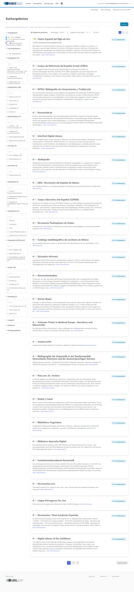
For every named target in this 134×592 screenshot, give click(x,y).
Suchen (28, 3)
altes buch (13, 100)
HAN (10, 228)
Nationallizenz (15, 159)
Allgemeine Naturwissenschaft (14, 77)
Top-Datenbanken (13, 48)
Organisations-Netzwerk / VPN (17, 236)
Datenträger (14, 310)
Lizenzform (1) (12, 165)
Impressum (92, 576)
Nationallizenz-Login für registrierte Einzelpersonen (16, 259)
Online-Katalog (105, 10)
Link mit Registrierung (17, 232)
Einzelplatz (13, 224)
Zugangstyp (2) (12, 182)
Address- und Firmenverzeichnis (14, 127)
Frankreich (14, 284)
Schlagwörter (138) (13, 87)
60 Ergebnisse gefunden (39, 32)
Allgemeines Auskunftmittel (13, 132)
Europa (12, 281)
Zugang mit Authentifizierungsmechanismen (18, 203)
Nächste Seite (122, 563)
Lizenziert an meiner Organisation (15, 40)
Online (13, 313)
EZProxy (12, 220)
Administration (116, 576)
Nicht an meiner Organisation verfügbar (14, 44)
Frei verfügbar (16, 37)
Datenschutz (103, 576)
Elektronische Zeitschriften (122, 10)
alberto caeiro (15, 97)
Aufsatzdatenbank (16, 137)
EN (61, 3)
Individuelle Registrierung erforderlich (17, 197)
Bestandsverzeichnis (17, 140)
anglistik (13, 104)
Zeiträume (10, 325)
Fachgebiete (37, 3)
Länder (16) (11, 267)
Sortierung (54, 32)
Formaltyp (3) (11, 296)
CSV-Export (96, 32)
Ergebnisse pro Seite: (77, 32)
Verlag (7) (10, 320)
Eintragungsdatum (13, 330)
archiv (12, 112)
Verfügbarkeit (11, 33)
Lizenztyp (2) (11, 146)
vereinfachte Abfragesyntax (20, 27)
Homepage (94, 10)
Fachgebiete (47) (12, 58)
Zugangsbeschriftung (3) (15, 240)
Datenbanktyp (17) (13, 116)
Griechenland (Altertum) (16, 289)
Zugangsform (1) (12, 211)
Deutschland (14, 277)
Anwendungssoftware (18, 306)
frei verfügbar (15, 250)
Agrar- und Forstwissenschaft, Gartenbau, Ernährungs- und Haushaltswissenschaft (17, 70)
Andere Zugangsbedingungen (14, 192)
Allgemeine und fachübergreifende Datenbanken (13, 83)
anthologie (14, 108)
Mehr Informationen (48, 55)
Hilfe (57, 3)
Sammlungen (48, 3)
